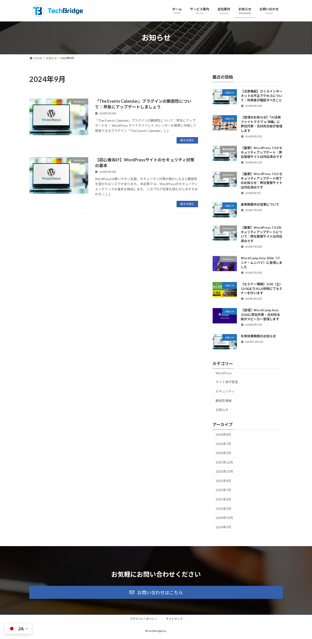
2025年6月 (223, 499)
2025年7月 (223, 490)
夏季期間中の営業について (260, 204)
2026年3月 (223, 453)
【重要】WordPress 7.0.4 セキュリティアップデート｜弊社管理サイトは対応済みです (261, 152)
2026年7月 (223, 443)
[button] (156, 592)
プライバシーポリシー (143, 619)
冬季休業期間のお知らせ (258, 336)
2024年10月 (224, 518)
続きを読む (187, 140)
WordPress (224, 373)
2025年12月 (224, 462)
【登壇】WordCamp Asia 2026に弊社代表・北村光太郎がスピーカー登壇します (260, 314)
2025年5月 (223, 508)
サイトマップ (174, 619)
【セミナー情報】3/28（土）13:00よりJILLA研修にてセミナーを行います (262, 288)
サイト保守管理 (227, 382)
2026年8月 (223, 434)
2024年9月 (223, 527)
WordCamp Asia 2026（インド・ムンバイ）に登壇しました (261, 262)
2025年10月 (224, 471)
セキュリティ (225, 391)
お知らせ (222, 410)
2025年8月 (223, 480)
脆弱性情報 (224, 400)
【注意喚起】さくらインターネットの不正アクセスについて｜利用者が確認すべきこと (261, 95)
